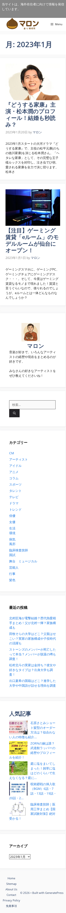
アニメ (14, 472)
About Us (11, 889)
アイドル (15, 465)
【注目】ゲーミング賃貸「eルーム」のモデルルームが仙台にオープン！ (32, 240)
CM (11, 453)
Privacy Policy (11, 900)
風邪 (12, 544)
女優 (12, 522)
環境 (12, 533)
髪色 (12, 580)
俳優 (12, 516)
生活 (12, 528)
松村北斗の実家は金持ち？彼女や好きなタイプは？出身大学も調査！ (32, 670)
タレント (15, 491)
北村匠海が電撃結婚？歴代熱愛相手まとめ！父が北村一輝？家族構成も (32, 623)
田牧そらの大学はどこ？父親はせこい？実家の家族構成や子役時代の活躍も (32, 638)
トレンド (15, 509)
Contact (11, 895)
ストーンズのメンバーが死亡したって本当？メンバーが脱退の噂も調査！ (32, 654)
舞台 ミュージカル (23, 561)
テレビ (14, 497)
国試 (12, 555)
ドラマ (14, 503)
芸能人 (14, 567)
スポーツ (15, 484)
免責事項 (11, 906)
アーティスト (18, 459)
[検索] (14, 413)
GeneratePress (54, 893)
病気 (12, 539)
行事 (12, 574)
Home (11, 878)
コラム (14, 478)
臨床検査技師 (18, 550)
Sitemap (11, 884)
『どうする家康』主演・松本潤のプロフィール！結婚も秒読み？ (31, 114)
